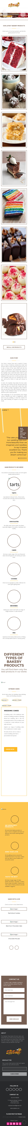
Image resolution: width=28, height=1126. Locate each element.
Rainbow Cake (14, 219)
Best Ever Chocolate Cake (14, 926)
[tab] (4, 700)
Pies (14, 633)
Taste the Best (11, 877)
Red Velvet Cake (14, 66)
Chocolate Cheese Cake (14, 181)
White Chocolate (14, 143)
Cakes (14, 550)
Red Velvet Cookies (14, 913)
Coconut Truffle (14, 104)
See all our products (14, 347)
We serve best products (11, 826)
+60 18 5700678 (15, 1097)
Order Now (10, 749)
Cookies (14, 579)
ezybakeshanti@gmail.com (14, 1105)
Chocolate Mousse (14, 938)
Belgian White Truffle (14, 295)
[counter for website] (14, 1123)
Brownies (14, 606)
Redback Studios (22, 1117)
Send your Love (11, 852)
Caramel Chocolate (14, 334)
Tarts (14, 493)
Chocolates (14, 521)
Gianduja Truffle (14, 257)
